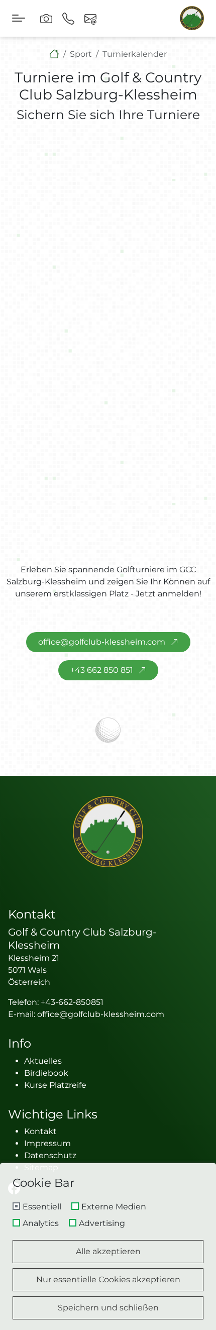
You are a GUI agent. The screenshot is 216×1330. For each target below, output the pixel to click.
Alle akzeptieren (108, 1251)
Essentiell (42, 1206)
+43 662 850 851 (101, 670)
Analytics (41, 1223)
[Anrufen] (68, 18)
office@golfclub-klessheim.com (101, 642)
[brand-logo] (192, 18)
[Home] (54, 54)
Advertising (102, 1223)
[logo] (108, 831)
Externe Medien (113, 1206)
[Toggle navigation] (18, 18)
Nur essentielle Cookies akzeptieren (108, 1279)
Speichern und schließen (108, 1307)
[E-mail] (90, 18)
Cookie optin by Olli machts (173, 1326)
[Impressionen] (46, 18)
